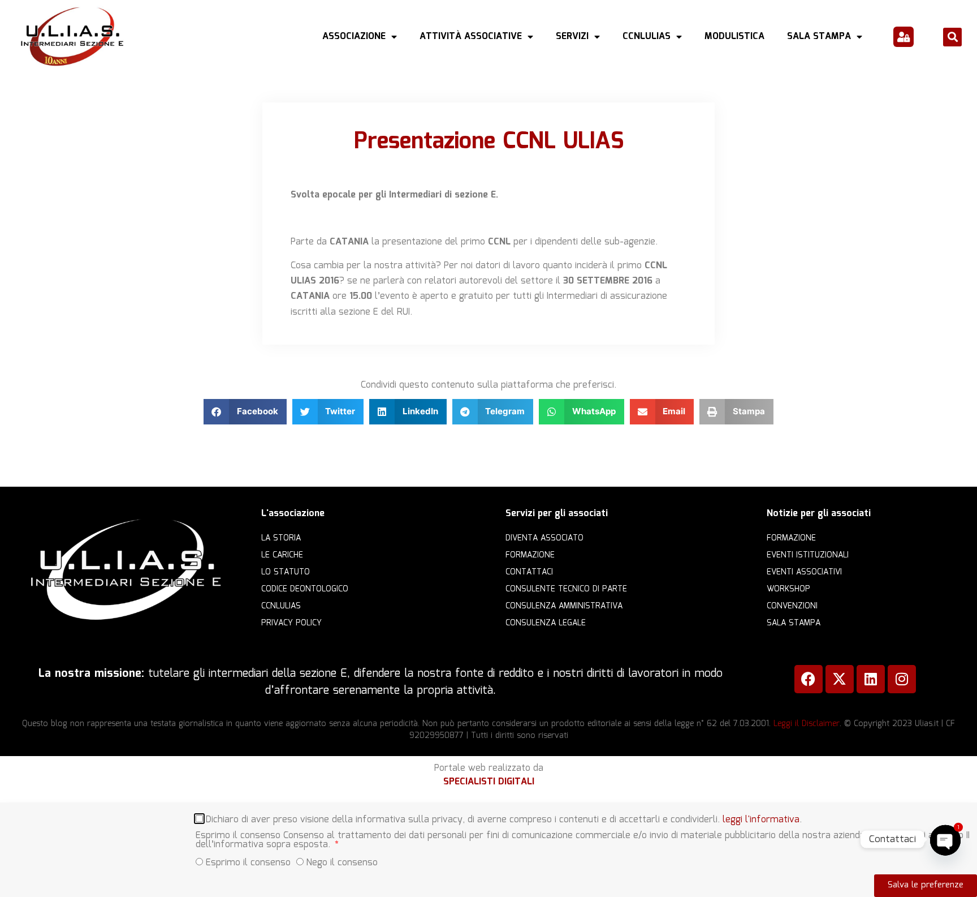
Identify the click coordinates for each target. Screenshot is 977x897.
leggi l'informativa (761, 820)
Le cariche (282, 555)
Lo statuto (285, 572)
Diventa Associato (544, 538)
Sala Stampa (819, 36)
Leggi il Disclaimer (806, 724)
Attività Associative (471, 36)
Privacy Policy (291, 623)
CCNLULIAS (646, 36)
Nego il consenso (342, 863)
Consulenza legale (545, 623)
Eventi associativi (804, 572)
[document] (488, 849)
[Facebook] (808, 679)
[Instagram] (902, 679)
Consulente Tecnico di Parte (566, 589)
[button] (952, 37)
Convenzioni (792, 606)
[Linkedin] (871, 679)
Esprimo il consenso (248, 863)
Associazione (354, 36)
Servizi (572, 36)
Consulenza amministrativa (563, 606)
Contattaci (529, 572)
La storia (281, 538)
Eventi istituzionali (808, 555)
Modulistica (734, 36)
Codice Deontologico (304, 589)
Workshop (788, 589)
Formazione (530, 555)
